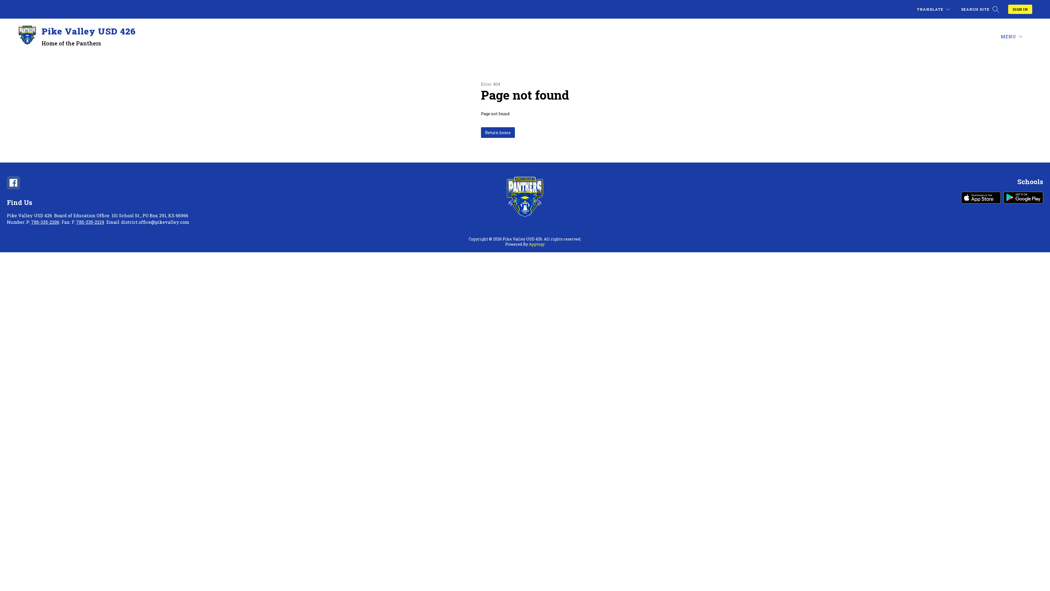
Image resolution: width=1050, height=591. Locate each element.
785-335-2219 (90, 222)
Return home (498, 132)
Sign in (1020, 9)
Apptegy (537, 244)
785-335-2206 (45, 222)
